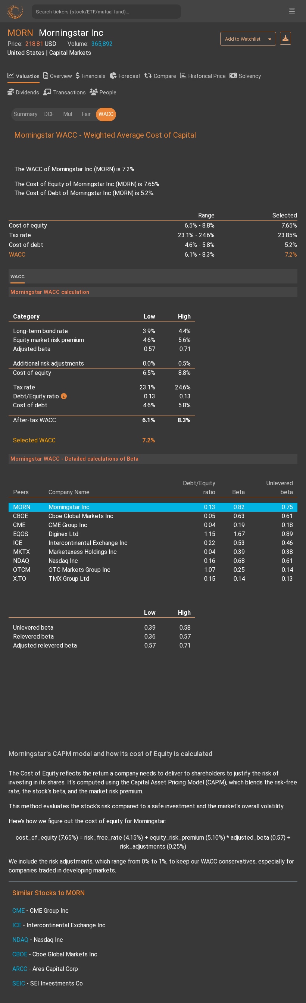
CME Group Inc (68, 525)
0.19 (239, 525)
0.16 (209, 560)
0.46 (287, 542)
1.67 (239, 533)
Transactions (69, 93)
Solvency (250, 76)
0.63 (239, 516)
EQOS (20, 533)
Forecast (130, 76)
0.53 (239, 542)
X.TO (19, 578)
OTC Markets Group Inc (79, 569)
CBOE (20, 516)
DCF (49, 114)
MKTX (21, 551)
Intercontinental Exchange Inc (88, 542)
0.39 (239, 551)
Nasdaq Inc (63, 560)
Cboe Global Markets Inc (81, 516)
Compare (165, 76)
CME (19, 525)
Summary (25, 114)
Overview (61, 76)
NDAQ (21, 560)
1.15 (209, 533)
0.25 (239, 569)
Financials (94, 76)
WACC (106, 114)
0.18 (287, 525)
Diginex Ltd (63, 533)
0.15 (209, 578)
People (108, 93)
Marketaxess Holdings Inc (83, 551)
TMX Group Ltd (69, 578)
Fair (86, 114)
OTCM (21, 569)
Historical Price (207, 76)
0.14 (287, 569)
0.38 (287, 551)
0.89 (287, 533)
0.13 (287, 578)
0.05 (209, 516)
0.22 (209, 542)
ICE (17, 542)
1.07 (209, 569)
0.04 (209, 525)
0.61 (287, 516)
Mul (67, 114)
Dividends (27, 93)
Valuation (28, 76)
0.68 (239, 560)
